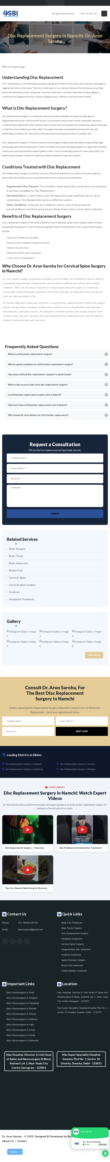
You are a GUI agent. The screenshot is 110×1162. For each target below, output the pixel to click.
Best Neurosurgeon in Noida (20, 1035)
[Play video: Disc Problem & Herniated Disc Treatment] (82, 829)
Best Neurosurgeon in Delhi (20, 992)
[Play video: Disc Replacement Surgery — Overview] (27, 829)
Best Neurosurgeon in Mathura (21, 1019)
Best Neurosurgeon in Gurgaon (22, 997)
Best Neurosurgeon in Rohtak (21, 1008)
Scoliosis (14, 592)
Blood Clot (15, 570)
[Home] (11, 13)
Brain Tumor (16, 556)
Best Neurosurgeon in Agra (20, 1024)
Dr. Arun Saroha (12, 1136)
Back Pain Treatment (71, 922)
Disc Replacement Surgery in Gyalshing (24, 769)
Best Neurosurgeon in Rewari (21, 1013)
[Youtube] (57, 3)
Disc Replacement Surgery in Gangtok (24, 764)
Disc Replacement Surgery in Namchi (77, 764)
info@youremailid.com (63, 13)
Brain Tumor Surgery (71, 928)
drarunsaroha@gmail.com (30, 929)
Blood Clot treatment (72, 965)
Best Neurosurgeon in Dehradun (22, 1040)
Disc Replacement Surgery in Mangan (78, 769)
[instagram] (5, 941)
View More (94, 655)
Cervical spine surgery (22, 585)
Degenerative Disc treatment (76, 949)
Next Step (82, 731)
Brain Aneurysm (18, 563)
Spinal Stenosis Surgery (73, 960)
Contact (22, 1141)
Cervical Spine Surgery (72, 944)
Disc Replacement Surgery (74, 933)
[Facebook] (52, 3)
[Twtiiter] (48, 3)
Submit (55, 513)
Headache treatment (71, 938)
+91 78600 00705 (28, 922)
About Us (8, 1141)
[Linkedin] (62, 3)
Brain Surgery (17, 549)
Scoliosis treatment (71, 954)
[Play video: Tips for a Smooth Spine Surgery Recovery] (27, 869)
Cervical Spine (17, 577)
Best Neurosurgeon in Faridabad (22, 1003)
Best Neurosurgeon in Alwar (20, 1029)
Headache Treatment (21, 599)
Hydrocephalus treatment (74, 970)
